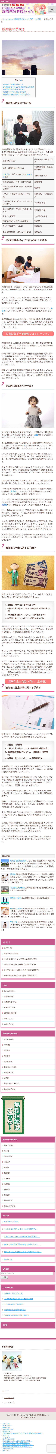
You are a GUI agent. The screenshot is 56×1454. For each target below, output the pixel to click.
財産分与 (7, 1162)
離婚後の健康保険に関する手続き (16, 95)
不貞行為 (7, 1045)
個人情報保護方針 (10, 1013)
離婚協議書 (8, 1201)
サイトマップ (9, 1019)
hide (20, 80)
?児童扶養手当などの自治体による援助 (18, 87)
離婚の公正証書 (16, 908)
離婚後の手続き (9, 1089)
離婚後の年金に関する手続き (14, 92)
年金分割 (6, 174)
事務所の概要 (15, 898)
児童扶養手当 (9, 1073)
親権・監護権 (9, 1145)
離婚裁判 (7, 1195)
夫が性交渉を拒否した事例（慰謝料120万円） (20, 964)
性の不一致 (8, 948)
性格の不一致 (9, 1039)
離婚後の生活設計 (10, 1067)
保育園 (6, 1078)
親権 (36, 435)
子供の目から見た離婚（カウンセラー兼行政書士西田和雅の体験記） (23, 1433)
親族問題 (7, 1056)
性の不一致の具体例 (11, 953)
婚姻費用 (7, 1173)
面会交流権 (8, 1156)
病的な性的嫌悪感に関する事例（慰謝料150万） (22, 976)
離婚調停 (7, 1189)
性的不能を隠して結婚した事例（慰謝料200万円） (22, 970)
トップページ (9, 1398)
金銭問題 (7, 1050)
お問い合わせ (9, 1024)
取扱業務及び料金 (17, 888)
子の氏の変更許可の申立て (14, 89)
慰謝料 (12, 874)
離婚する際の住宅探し (19, 861)
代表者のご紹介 (9, 1007)
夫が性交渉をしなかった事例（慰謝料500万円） (22, 959)
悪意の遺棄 (8, 1062)
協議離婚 (7, 1184)
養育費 (6, 1151)
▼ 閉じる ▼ (5, 1421)
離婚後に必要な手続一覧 (13, 84)
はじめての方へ (9, 991)
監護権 (13, 491)
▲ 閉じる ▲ (5, 1453)
